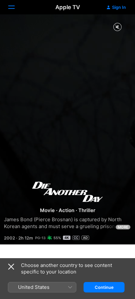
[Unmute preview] (117, 27)
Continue (104, 287)
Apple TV (67, 7)
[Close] (11, 267)
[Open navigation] (15, 7)
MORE (123, 227)
